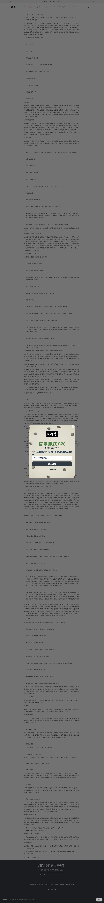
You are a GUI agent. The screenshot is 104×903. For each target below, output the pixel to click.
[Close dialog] (73, 427)
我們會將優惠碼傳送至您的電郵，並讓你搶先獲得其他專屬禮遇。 (52, 453)
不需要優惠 (52, 470)
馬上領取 (52, 464)
